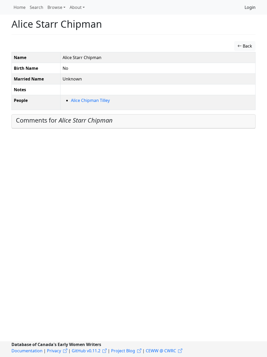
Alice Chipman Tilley (90, 100)
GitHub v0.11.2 (86, 351)
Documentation (27, 351)
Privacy (54, 351)
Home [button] (20, 7)
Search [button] (36, 7)
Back (247, 46)
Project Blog (123, 351)
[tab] (133, 121)
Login (250, 7)
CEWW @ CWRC (161, 351)
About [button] (76, 7)
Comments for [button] (64, 120)
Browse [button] (54, 7)
